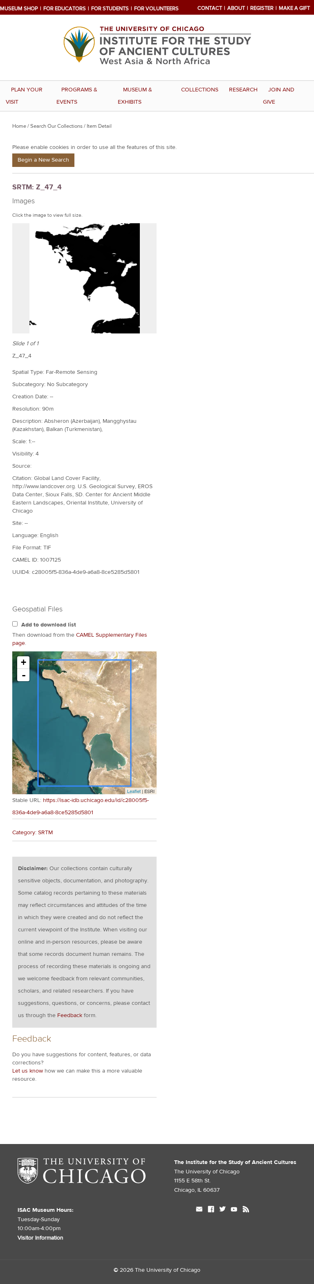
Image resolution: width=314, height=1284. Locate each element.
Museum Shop (19, 8)
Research (243, 89)
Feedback (69, 1015)
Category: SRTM (32, 832)
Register (262, 8)
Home (19, 126)
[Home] (157, 74)
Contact (209, 8)
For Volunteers (156, 8)
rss (246, 1210)
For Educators (64, 8)
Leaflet (134, 791)
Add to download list (48, 625)
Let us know (27, 1071)
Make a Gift (294, 8)
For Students (110, 8)
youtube (234, 1210)
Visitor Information (40, 1238)
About (236, 8)
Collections (199, 89)
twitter (222, 1210)
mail (199, 1210)
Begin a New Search (43, 160)
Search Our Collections (56, 126)
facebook (211, 1210)
